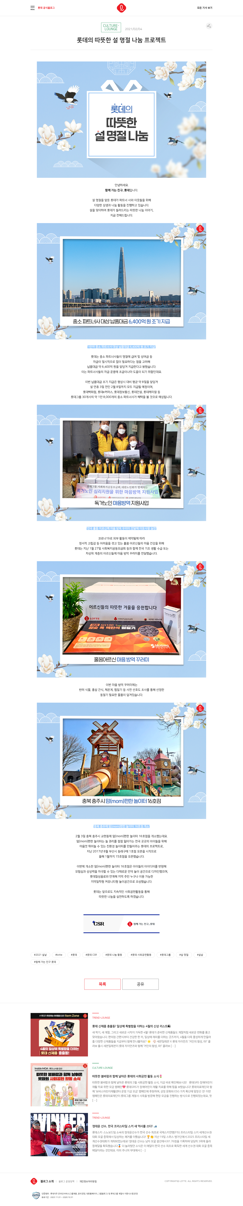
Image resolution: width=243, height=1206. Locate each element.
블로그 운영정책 (66, 1181)
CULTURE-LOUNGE (111, 27)
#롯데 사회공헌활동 (141, 954)
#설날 (200, 954)
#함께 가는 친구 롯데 (45, 962)
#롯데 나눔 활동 (113, 954)
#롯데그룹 (165, 954)
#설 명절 (183, 954)
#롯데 (74, 954)
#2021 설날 (40, 954)
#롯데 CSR (91, 954)
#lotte (58, 954)
